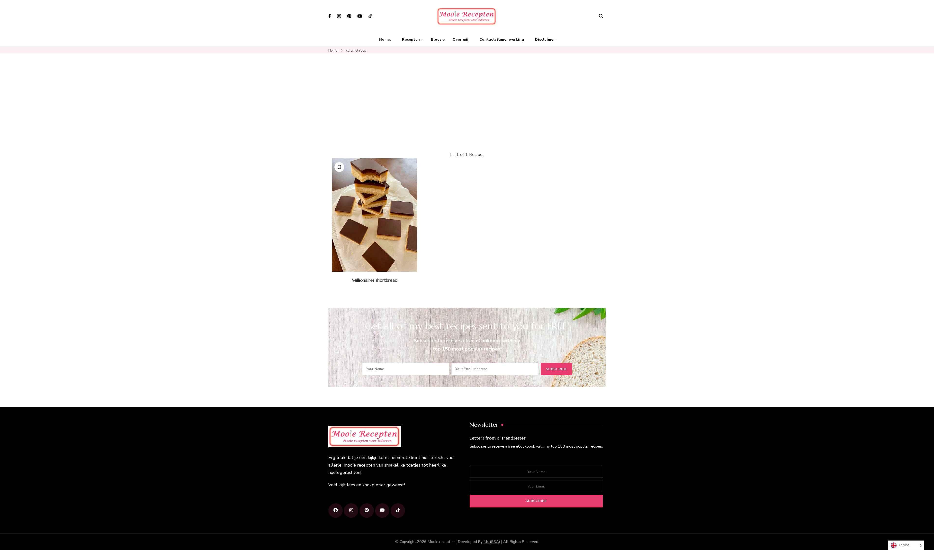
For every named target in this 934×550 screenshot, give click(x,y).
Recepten (411, 39)
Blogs (436, 39)
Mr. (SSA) (492, 541)
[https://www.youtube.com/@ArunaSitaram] (382, 510)
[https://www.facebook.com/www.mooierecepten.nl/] (335, 510)
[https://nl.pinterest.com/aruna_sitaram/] (366, 510)
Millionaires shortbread (374, 280)
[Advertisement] (467, 114)
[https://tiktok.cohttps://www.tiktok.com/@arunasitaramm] (398, 510)
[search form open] (601, 16)
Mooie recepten (441, 541)
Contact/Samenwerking (501, 39)
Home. (385, 39)
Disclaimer (545, 39)
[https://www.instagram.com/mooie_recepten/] (351, 510)
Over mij (460, 39)
